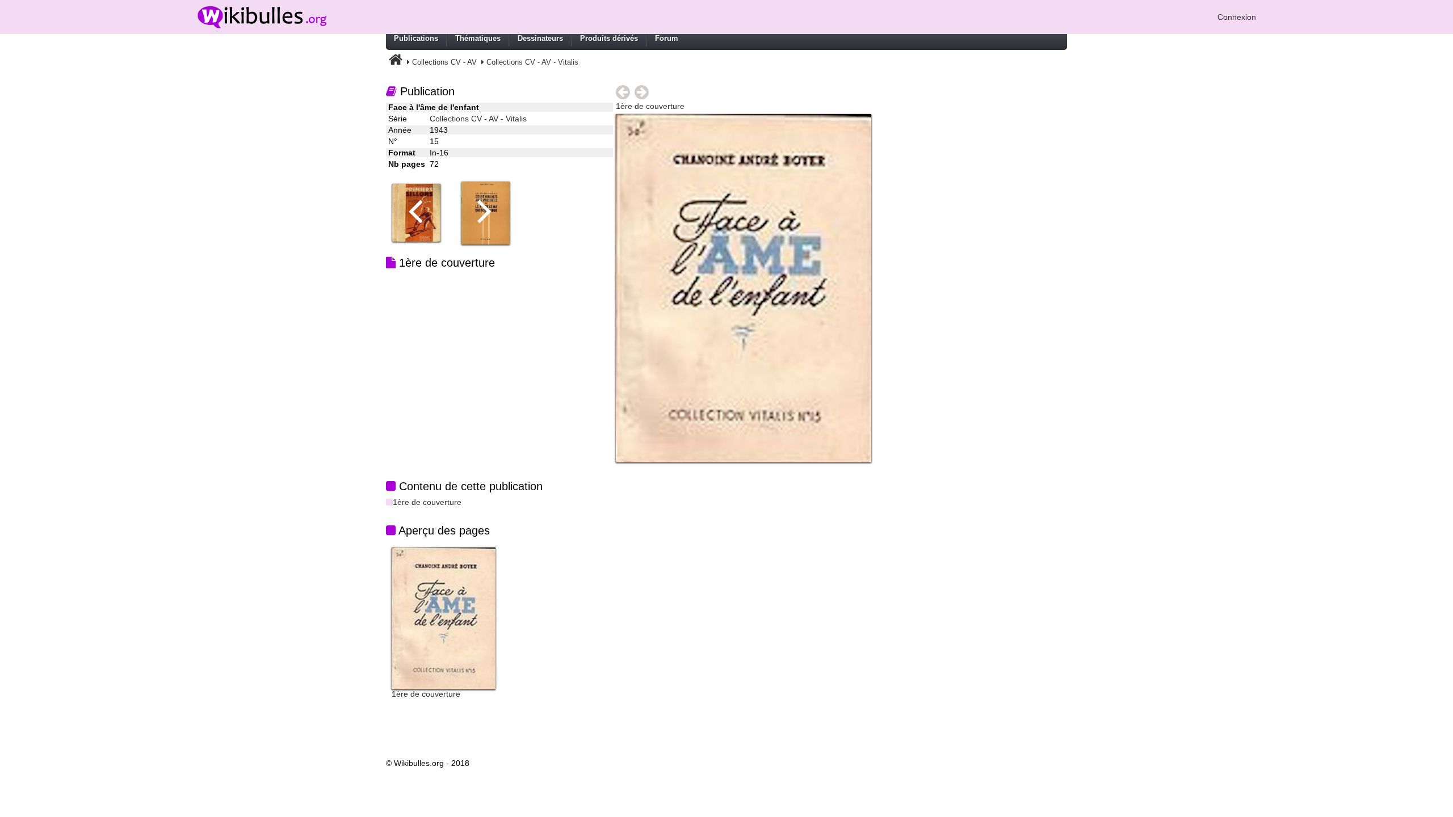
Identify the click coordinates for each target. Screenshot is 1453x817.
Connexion (1236, 17)
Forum (666, 38)
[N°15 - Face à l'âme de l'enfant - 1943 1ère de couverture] (743, 287)
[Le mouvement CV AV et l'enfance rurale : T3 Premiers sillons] (420, 212)
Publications (416, 38)
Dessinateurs (540, 38)
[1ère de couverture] (443, 617)
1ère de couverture (427, 502)
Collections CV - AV (444, 62)
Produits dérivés (609, 38)
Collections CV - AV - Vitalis (532, 62)
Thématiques (478, 38)
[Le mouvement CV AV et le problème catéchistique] (489, 212)
